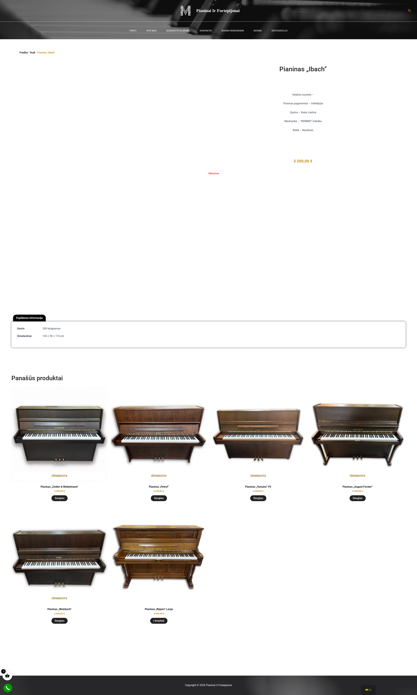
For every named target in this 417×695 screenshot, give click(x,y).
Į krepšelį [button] (158, 620)
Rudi (32, 52)
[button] (409, 10)
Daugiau (59, 498)
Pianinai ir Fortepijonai (218, 10)
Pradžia (24, 52)
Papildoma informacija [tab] (29, 318)
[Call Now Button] (7, 688)
